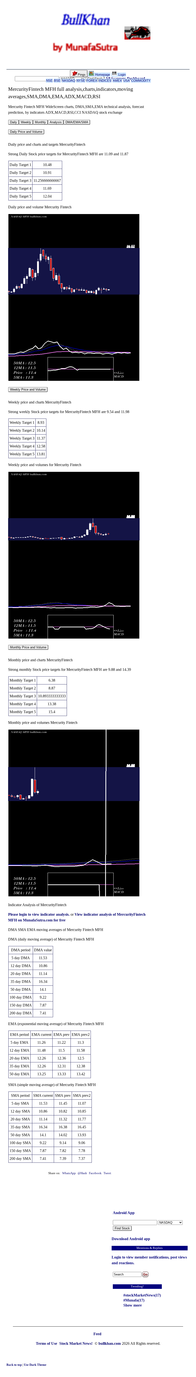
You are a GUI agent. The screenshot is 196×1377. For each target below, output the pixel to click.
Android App (124, 1213)
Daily (13, 122)
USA (126, 80)
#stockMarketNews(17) (142, 1295)
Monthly (40, 122)
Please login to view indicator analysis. (39, 914)
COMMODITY (141, 80)
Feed (97, 1334)
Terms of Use (47, 1343)
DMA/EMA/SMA (76, 122)
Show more (132, 1305)
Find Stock (122, 1228)
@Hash (83, 1173)
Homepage (102, 74)
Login (121, 74)
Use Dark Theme (35, 1364)
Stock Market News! (76, 1343)
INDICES (105, 80)
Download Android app (131, 1239)
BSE (57, 80)
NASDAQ (68, 80)
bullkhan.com (109, 1343)
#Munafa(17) (133, 1300)
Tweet (107, 1173)
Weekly (26, 122)
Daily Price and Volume (26, 132)
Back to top (14, 1364)
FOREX (92, 80)
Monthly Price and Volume (28, 647)
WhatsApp (69, 1173)
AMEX (117, 80)
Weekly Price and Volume (28, 389)
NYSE (80, 80)
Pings (82, 74)
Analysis (56, 122)
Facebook (95, 1173)
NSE (49, 80)
